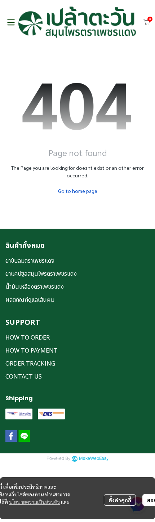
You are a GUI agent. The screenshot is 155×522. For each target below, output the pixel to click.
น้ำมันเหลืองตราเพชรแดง (34, 286)
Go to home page (77, 190)
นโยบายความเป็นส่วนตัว (34, 502)
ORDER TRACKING (30, 363)
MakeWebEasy (93, 458)
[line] (24, 436)
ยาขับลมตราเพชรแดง (29, 260)
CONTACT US (23, 376)
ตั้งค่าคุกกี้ (119, 500)
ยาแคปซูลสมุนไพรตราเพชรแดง (41, 273)
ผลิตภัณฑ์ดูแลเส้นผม (29, 299)
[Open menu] (11, 22)
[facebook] (11, 436)
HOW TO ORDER (27, 337)
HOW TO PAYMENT (31, 350)
